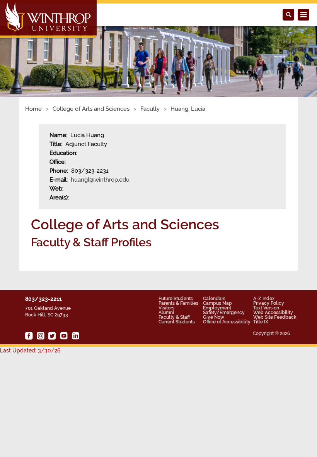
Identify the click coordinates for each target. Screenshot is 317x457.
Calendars (214, 298)
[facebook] (29, 336)
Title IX (260, 322)
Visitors (166, 308)
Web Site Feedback (275, 317)
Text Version (266, 308)
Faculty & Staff (174, 317)
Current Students (176, 322)
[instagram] (40, 336)
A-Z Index (263, 298)
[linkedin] (75, 336)
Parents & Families (178, 303)
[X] (52, 336)
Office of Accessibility (227, 322)
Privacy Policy (268, 303)
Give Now (213, 317)
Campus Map (217, 303)
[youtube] (64, 336)
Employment (217, 308)
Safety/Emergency (224, 312)
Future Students (175, 298)
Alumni (166, 312)
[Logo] (49, 20)
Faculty (150, 108)
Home (33, 108)
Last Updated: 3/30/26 (30, 350)
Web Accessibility (273, 312)
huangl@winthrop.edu (100, 179)
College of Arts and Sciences (91, 108)
